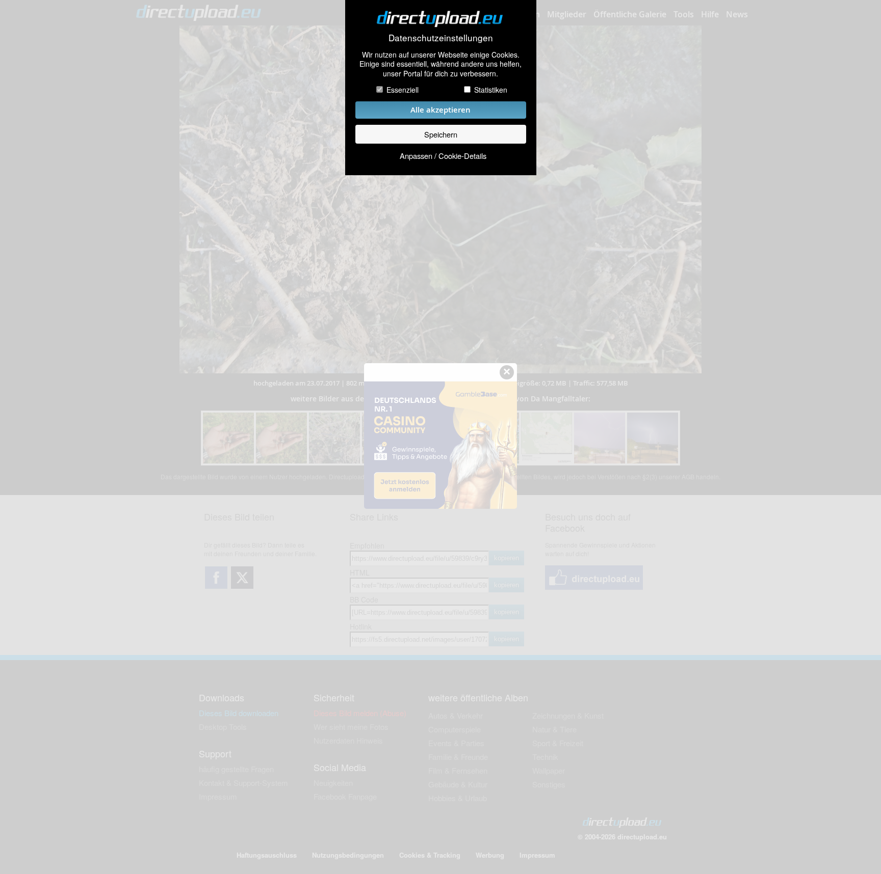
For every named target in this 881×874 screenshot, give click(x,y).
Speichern (440, 134)
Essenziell (402, 90)
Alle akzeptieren (440, 110)
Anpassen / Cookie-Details (443, 155)
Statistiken (490, 90)
